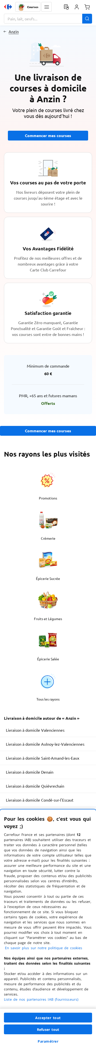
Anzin (14, 31)
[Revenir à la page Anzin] (5, 31)
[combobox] (48, 19)
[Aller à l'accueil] (8, 7)
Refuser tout (48, 1029)
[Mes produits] (66, 7)
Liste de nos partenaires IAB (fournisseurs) (41, 999)
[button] (46, 7)
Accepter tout (48, 1017)
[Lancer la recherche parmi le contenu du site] (87, 18)
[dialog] (48, 928)
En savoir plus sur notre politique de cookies (43, 948)
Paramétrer (48, 1041)
